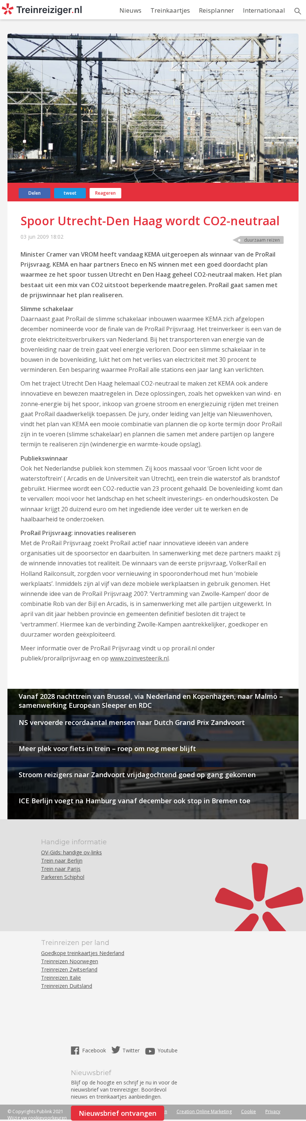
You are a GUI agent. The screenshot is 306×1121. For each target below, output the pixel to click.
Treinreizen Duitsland (66, 985)
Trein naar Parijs (61, 868)
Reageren (105, 193)
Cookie (248, 1111)
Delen (34, 193)
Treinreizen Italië (61, 977)
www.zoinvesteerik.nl (139, 658)
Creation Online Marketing (204, 1111)
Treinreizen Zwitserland (69, 969)
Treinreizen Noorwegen (69, 961)
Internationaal (264, 10)
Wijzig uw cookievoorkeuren (37, 1118)
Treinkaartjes (170, 10)
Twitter (131, 1050)
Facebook (94, 1050)
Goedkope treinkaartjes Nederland (82, 953)
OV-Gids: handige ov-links (71, 852)
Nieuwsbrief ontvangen (117, 1113)
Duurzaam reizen (262, 240)
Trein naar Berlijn (61, 860)
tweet (70, 193)
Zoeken (297, 11)
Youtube (167, 1050)
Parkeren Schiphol (62, 876)
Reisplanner (216, 10)
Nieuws (130, 10)
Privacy (272, 1111)
